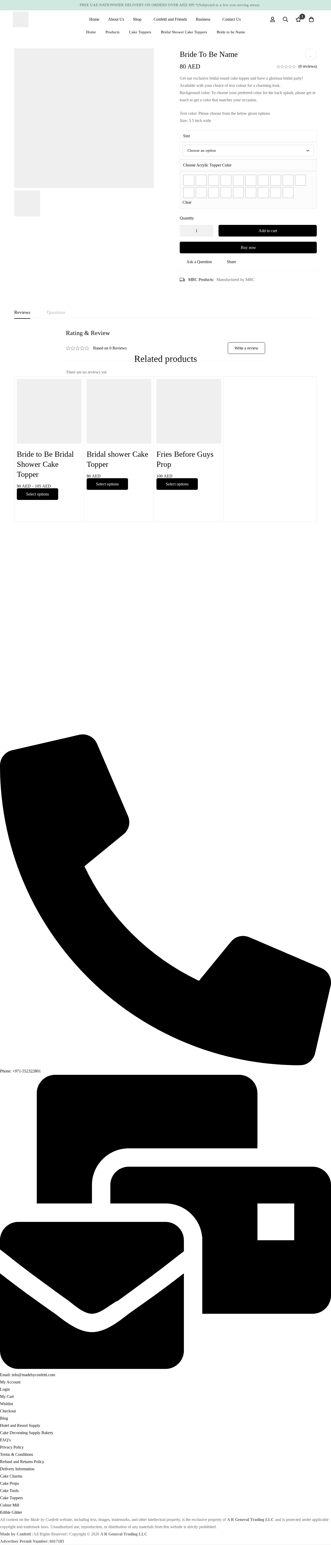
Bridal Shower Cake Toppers (184, 32)
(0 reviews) (307, 66)
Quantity (187, 218)
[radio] (189, 180)
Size (186, 136)
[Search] (285, 19)
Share (231, 262)
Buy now (248, 247)
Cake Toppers (140, 32)
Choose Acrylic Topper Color (207, 165)
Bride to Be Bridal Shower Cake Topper (45, 464)
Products (112, 32)
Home (91, 32)
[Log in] (272, 19)
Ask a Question (199, 262)
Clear (187, 202)
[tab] (22, 312)
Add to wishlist (311, 54)
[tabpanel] (165, 352)
